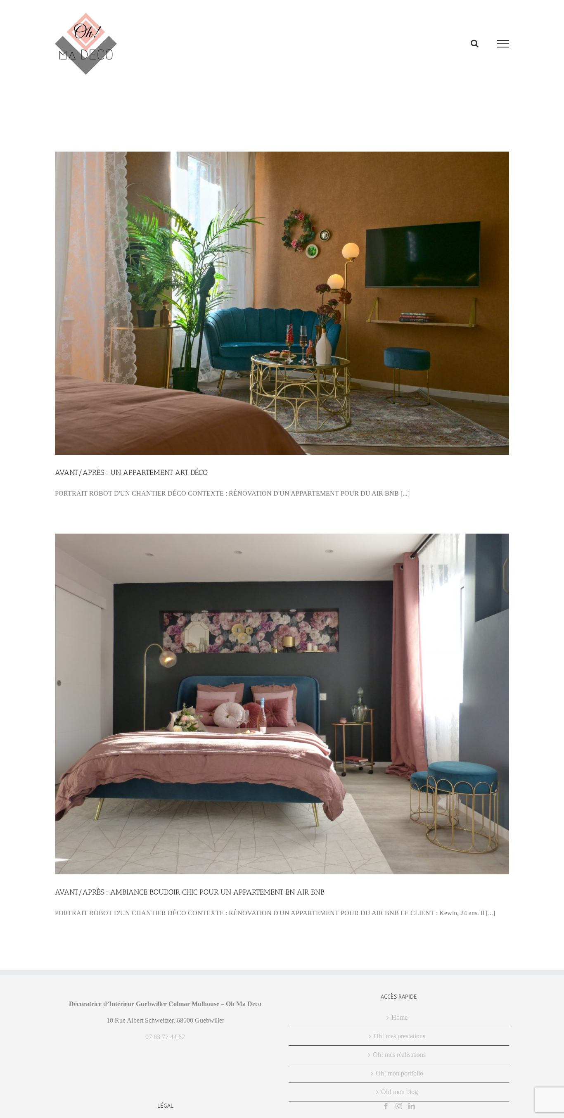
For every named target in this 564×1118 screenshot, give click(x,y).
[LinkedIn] (411, 1106)
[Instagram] (399, 1106)
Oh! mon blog (399, 1091)
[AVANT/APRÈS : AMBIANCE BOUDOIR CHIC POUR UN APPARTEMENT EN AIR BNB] (282, 704)
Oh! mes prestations (399, 1036)
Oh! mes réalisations (399, 1054)
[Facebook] (386, 1106)
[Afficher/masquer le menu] (503, 43)
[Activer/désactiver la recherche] (475, 43)
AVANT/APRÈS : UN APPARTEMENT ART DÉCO (131, 472)
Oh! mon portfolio (399, 1073)
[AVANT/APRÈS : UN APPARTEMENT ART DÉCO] (282, 303)
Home (399, 1017)
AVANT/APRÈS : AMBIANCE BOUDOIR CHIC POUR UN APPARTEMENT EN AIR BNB (190, 892)
